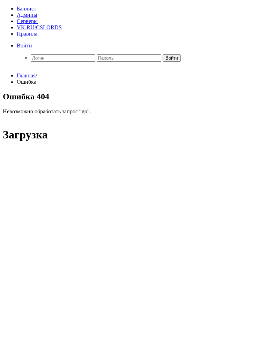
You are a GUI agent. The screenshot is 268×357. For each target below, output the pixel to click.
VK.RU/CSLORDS (39, 27)
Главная (26, 75)
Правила (27, 34)
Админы (27, 15)
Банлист (26, 9)
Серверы (27, 21)
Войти (24, 45)
